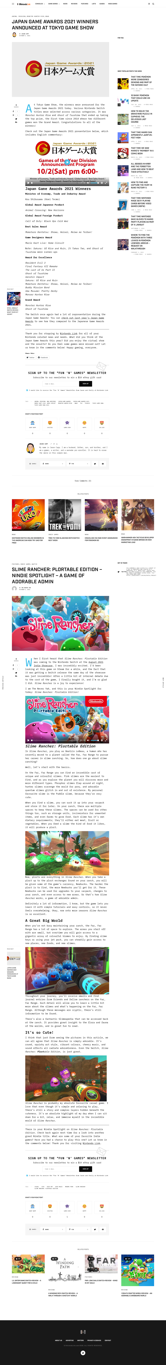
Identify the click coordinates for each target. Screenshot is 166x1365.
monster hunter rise (65, 403)
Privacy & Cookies (94, 1340)
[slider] (54, 183)
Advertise (70, 1340)
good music (59, 1186)
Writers (80, 1340)
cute (42, 1186)
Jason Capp (25, 34)
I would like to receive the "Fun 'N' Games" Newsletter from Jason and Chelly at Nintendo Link (68, 390)
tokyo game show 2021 (42, 405)
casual (37, 1186)
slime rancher (80, 1186)
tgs (81, 403)
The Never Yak (26, 588)
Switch (34, 564)
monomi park (69, 1186)
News (47, 16)
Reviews (15, 1277)
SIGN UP (85, 384)
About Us (58, 1340)
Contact (108, 1340)
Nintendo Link (68, 333)
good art (50, 1186)
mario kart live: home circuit (45, 403)
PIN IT (68, 853)
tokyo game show (97, 403)
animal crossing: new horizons (45, 401)
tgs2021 (87, 403)
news (76, 403)
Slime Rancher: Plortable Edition (46, 1188)
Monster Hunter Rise (35, 16)
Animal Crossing (19, 16)
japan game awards (64, 401)
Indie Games (53, 534)
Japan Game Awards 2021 (81, 401)
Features (15, 564)
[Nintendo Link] (83, 1332)
